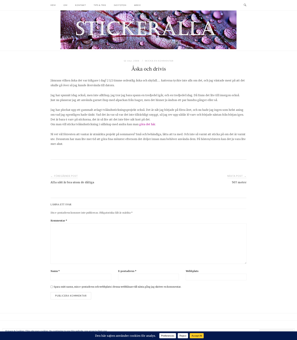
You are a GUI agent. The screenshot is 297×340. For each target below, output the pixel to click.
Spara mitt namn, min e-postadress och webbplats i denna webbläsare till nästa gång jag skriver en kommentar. (117, 286)
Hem (53, 5)
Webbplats (192, 271)
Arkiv (137, 5)
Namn (55, 271)
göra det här (147, 124)
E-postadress (127, 271)
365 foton (120, 5)
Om (65, 5)
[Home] (148, 48)
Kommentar (59, 220)
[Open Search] (245, 5)
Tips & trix (100, 5)
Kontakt (80, 5)
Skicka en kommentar (159, 60)
